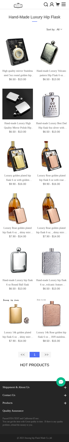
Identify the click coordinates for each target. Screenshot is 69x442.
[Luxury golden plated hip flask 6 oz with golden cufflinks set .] (17, 156)
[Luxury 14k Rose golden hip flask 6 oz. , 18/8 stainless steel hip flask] (51, 313)
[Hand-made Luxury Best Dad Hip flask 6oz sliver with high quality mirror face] (51, 104)
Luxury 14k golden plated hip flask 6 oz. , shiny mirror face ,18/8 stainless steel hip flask (18, 335)
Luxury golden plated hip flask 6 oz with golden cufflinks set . (17, 178)
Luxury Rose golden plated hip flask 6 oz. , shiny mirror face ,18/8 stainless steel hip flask (18, 231)
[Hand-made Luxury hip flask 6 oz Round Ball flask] (17, 261)
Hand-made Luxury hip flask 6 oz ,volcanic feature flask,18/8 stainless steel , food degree (51, 283)
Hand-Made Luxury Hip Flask (34, 17)
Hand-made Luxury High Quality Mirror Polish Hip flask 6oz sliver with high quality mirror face (17, 126)
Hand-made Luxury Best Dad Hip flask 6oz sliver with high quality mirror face (51, 126)
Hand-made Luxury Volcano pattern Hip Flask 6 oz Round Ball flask (51, 74)
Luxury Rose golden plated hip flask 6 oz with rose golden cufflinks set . (51, 178)
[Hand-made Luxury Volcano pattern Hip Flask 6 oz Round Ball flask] (51, 51)
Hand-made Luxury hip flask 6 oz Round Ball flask (18, 282)
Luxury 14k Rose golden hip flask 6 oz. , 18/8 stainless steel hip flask (51, 335)
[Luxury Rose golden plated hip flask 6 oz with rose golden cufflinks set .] (51, 156)
